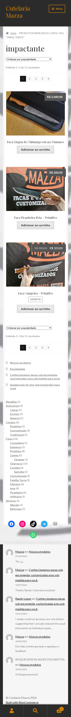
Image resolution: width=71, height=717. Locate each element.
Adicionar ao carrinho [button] (35, 149)
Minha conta (12, 711)
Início (13, 33)
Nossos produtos (20, 362)
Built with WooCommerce (22, 702)
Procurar (35, 711)
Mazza (19, 551)
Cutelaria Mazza (18, 11)
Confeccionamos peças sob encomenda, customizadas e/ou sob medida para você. (39, 575)
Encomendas (17, 368)
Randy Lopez (23, 598)
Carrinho (54, 707)
